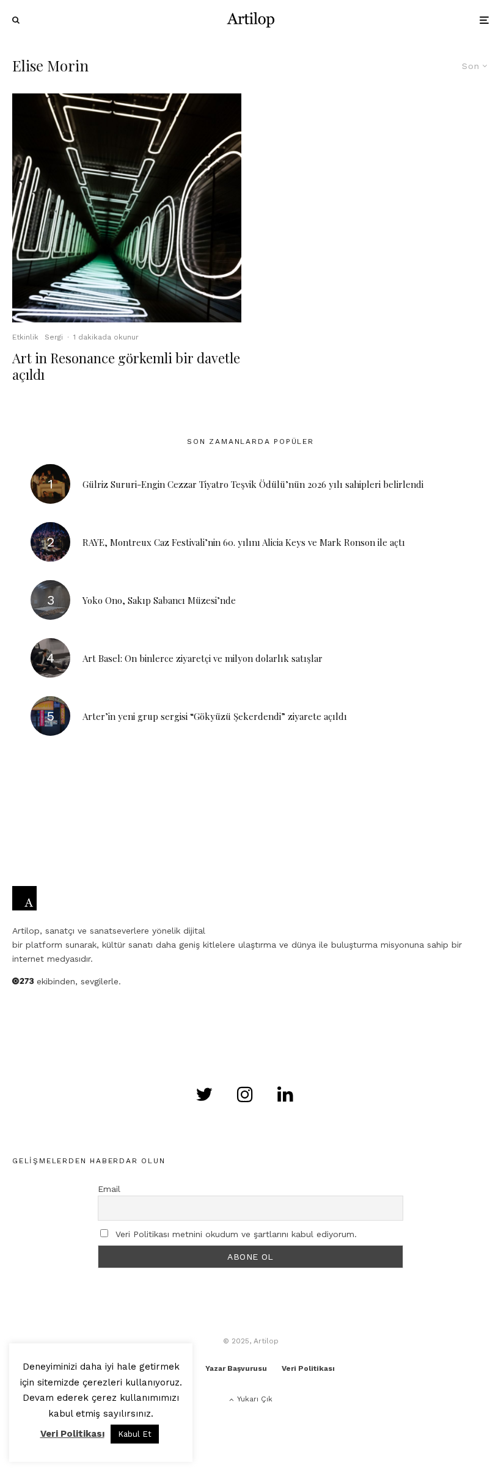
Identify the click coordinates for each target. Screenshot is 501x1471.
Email (109, 1189)
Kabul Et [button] (135, 1434)
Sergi (54, 337)
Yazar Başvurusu (236, 1368)
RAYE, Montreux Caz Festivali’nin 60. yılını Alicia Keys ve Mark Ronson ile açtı (243, 542)
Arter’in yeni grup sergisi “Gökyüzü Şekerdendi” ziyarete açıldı (214, 716)
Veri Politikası (308, 1368)
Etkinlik (25, 337)
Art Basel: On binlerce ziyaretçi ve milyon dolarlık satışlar (202, 658)
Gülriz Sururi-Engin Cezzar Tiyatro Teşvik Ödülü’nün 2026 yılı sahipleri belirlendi (252, 484)
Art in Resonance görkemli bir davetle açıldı (126, 366)
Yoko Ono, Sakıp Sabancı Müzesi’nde (159, 600)
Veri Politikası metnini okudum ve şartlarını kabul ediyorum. (236, 1234)
